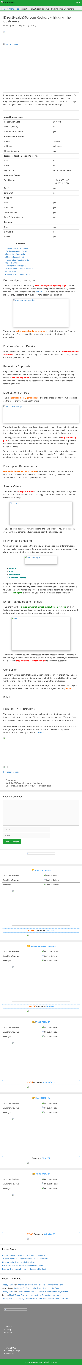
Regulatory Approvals (14, 254)
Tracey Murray (8, 1285)
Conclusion (10, 271)
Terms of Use (10, 1348)
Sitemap (7, 1330)
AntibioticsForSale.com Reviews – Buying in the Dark (40, 1285)
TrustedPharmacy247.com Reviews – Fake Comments (25, 1259)
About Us (8, 1327)
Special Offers (11, 263)
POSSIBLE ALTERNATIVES (17, 274)
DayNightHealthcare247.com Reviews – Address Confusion (43, 1298)
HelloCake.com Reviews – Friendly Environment (22, 1266)
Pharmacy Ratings (12, 1351)
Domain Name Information (16, 248)
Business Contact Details (16, 251)
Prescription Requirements (16, 260)
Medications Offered (14, 257)
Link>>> (40, 732)
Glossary (8, 1332)
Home (3, 9)
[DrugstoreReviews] (8, 3)
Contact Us (9, 1354)
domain (38, 292)
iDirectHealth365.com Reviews (18, 269)
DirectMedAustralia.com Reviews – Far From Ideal (28, 786)
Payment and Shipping (15, 266)
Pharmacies (14, 9)
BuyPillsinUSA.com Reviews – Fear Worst (24, 783)
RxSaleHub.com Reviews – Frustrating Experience (23, 1255)
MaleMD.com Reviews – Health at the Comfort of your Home (44, 1292)
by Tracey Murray (11, 772)
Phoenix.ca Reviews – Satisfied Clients (18, 1262)
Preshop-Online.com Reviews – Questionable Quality (24, 1269)
